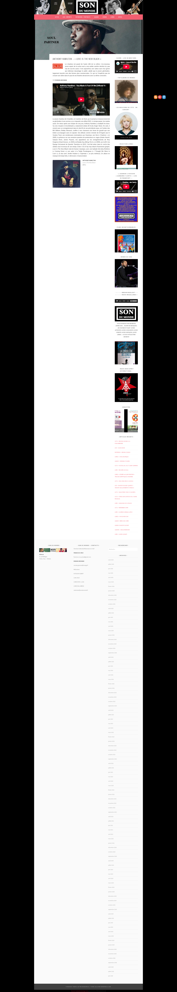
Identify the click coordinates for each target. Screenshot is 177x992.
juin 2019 (110, 923)
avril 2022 (110, 781)
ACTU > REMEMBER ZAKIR (121, 507)
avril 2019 (110, 931)
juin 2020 (110, 869)
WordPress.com (106, 986)
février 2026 (111, 586)
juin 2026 (110, 568)
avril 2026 (110, 577)
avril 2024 (110, 675)
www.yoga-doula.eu (124, 430)
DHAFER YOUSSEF (126, 137)
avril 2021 (110, 834)
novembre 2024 (112, 644)
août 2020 (110, 861)
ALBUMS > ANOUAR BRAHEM (122, 530)
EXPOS (120, 17)
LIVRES (112, 17)
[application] (126, 66)
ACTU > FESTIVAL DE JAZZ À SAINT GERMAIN (126, 465)
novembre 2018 (112, 954)
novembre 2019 (112, 900)
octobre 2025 (111, 604)
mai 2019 (110, 927)
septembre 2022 (112, 759)
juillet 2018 (111, 971)
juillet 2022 (111, 768)
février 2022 (111, 790)
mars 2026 (111, 582)
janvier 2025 (111, 635)
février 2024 (111, 684)
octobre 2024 (111, 648)
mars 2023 (111, 732)
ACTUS (57, 17)
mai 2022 (110, 776)
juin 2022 (110, 772)
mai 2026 (110, 573)
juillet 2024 (111, 661)
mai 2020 (110, 874)
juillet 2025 (111, 613)
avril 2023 (110, 728)
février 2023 (111, 737)
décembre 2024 (112, 639)
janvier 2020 (111, 892)
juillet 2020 (111, 865)
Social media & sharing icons (79, 991)
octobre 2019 (111, 905)
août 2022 (110, 763)
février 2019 (111, 940)
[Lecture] (117, 71)
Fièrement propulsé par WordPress (77, 986)
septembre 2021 (112, 812)
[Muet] (132, 71)
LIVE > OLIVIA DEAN (120, 448)
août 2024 (110, 657)
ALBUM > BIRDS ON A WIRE (122, 521)
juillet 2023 (111, 714)
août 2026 (110, 560)
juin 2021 (110, 825)
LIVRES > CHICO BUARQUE (122, 457)
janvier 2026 (111, 591)
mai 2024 (110, 670)
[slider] (134, 300)
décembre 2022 (112, 745)
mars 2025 (111, 630)
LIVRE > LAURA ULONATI (121, 534)
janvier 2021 (111, 843)
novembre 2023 (112, 697)
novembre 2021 (112, 803)
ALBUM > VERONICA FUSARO (122, 461)
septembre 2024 (112, 653)
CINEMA (105, 17)
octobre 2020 (111, 852)
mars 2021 (111, 838)
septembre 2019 (112, 909)
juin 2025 (110, 617)
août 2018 (110, 967)
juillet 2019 (111, 918)
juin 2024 (110, 666)
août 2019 (110, 914)
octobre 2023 (111, 701)
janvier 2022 (111, 794)
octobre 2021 (111, 807)
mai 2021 (110, 830)
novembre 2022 (112, 750)
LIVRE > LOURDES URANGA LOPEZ (123, 512)
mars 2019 (111, 936)
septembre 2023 (112, 706)
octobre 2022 (111, 754)
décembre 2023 (112, 692)
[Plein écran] (135, 71)
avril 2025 (110, 626)
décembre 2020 (112, 847)
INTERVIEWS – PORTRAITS (83, 17)
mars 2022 (111, 785)
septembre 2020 (112, 856)
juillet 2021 (111, 821)
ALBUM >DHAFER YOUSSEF (122, 525)
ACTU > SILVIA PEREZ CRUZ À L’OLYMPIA (125, 492)
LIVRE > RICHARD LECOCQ (121, 470)
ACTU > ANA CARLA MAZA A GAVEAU (124, 481)
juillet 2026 (111, 564)
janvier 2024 (111, 688)
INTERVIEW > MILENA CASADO (122, 452)
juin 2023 (110, 719)
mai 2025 (110, 622)
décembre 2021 (112, 799)
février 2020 (111, 887)
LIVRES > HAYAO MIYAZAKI (121, 516)
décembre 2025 (112, 595)
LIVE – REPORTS (67, 17)
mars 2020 (111, 883)
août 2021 (110, 816)
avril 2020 (110, 878)
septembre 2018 (112, 962)
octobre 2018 (111, 958)
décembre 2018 (112, 949)
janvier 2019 (111, 945)
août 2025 (110, 608)
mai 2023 (110, 723)
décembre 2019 (112, 896)
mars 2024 (111, 679)
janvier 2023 (111, 741)
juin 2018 (110, 976)
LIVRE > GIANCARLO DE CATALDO (123, 503)
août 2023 (110, 710)
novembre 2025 (112, 599)
